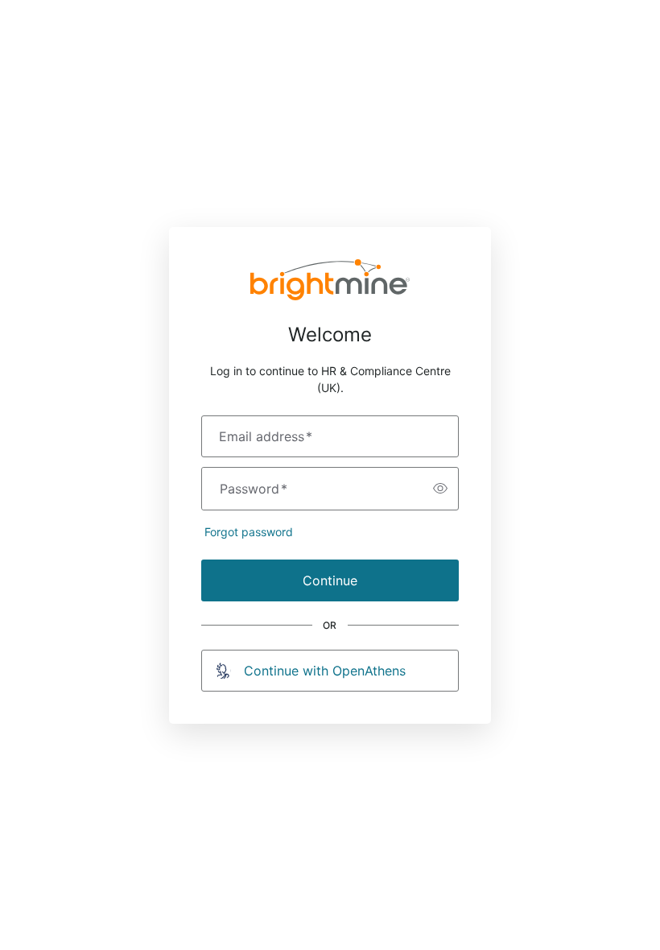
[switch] (440, 489)
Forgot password (248, 532)
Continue (330, 580)
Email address (265, 436)
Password (253, 488)
